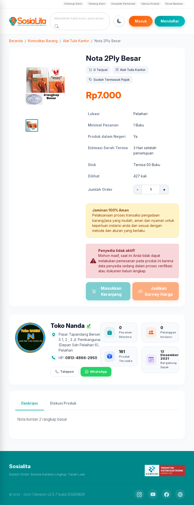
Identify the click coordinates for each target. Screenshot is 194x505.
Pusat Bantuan (174, 3)
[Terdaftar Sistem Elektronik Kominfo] (165, 470)
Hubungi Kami (73, 3)
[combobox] (80, 18)
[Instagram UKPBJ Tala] (139, 494)
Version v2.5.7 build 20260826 (59, 494)
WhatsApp (98, 371)
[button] (32, 125)
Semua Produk (150, 3)
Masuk (141, 21)
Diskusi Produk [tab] (63, 403)
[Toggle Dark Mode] (119, 21)
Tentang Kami (96, 3)
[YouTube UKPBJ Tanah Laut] (153, 494)
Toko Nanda (68, 326)
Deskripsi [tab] (29, 403)
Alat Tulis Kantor (76, 41)
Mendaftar (170, 21)
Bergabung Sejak (168, 365)
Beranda (16, 41)
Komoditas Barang (43, 41)
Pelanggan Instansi (168, 334)
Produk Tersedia (125, 359)
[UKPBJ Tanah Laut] (180, 494)
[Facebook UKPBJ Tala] (166, 494)
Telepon (67, 371)
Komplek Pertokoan (123, 3)
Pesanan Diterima (125, 334)
